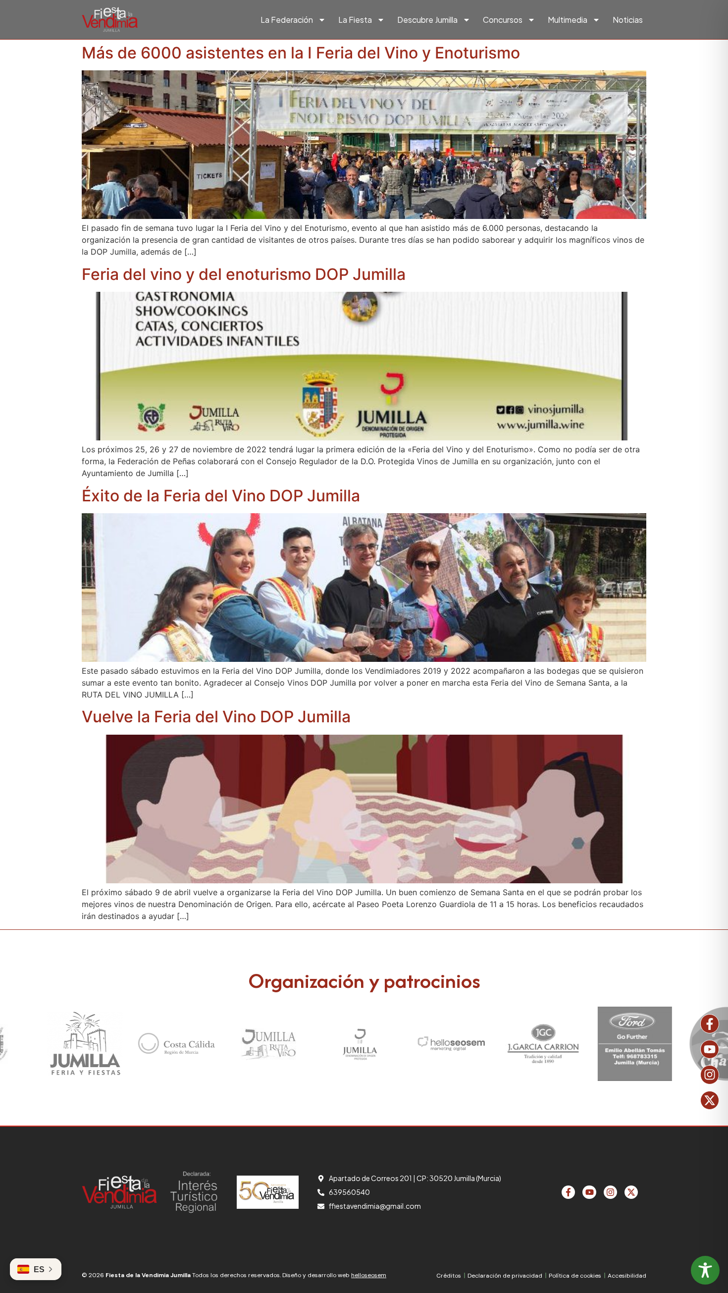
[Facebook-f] (709, 1023)
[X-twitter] (709, 1100)
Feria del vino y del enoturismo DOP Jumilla (244, 274)
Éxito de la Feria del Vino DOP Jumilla (221, 495)
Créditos (448, 1276)
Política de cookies (575, 1276)
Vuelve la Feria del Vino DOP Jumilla (216, 716)
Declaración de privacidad (505, 1276)
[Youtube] (709, 1049)
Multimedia (567, 19)
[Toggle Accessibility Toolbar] (705, 1270)
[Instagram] (709, 1074)
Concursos (502, 19)
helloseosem (368, 1275)
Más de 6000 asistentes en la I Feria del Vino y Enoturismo (301, 52)
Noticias (628, 19)
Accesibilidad (627, 1276)
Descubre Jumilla (427, 19)
